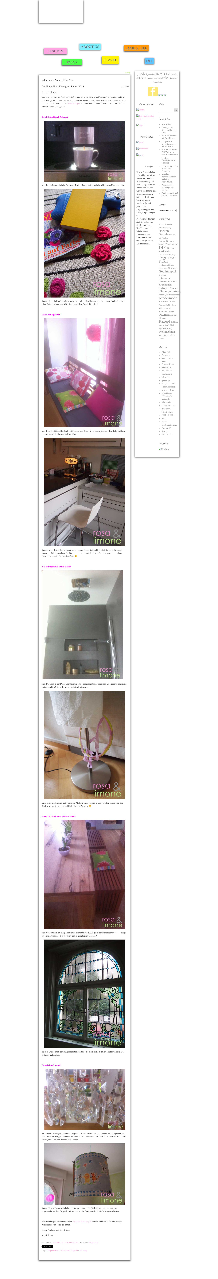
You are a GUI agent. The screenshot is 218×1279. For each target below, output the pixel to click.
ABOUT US (90, 47)
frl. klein (165, 377)
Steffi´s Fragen (74, 103)
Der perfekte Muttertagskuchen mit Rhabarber (169, 144)
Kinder (173, 288)
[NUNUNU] (142, 149)
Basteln (164, 234)
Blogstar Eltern (168, 364)
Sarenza (161, 325)
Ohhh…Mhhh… (168, 415)
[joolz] (139, 142)
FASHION (55, 51)
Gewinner (172, 268)
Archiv (120, 72)
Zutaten (161, 338)
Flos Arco (65, 1250)
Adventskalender (165, 224)
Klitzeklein (166, 402)
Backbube (166, 355)
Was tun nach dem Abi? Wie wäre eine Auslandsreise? (170, 152)
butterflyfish (167, 367)
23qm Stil (166, 352)
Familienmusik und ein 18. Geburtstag (170, 194)
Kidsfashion (165, 284)
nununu (162, 311)
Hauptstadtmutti (168, 383)
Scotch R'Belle (170, 325)
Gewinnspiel (167, 271)
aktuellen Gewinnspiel (82, 1222)
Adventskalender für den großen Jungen (169, 187)
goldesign (166, 380)
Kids (175, 281)
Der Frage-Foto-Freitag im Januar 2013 (63, 86)
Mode (161, 308)
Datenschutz (184, 1274)
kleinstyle (166, 399)
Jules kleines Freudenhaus (167, 394)
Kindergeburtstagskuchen (169, 295)
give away (163, 275)
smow (164, 422)
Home (105, 72)
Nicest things (167, 412)
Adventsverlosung (165, 228)
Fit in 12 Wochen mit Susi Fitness (169, 137)
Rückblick (174, 322)
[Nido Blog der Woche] (139, 125)
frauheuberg (167, 374)
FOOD (72, 62)
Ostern (163, 314)
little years (166, 409)
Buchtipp (162, 244)
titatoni (165, 431)
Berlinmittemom (166, 241)
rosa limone (58, 1242)
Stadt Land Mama (169, 425)
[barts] (139, 155)
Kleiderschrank (167, 301)
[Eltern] (140, 110)
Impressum (43, 1270)
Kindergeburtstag (170, 291)
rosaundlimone (61, 11)
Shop (128, 72)
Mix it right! (167, 124)
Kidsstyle (164, 288)
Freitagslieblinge (166, 265)
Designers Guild (53, 1250)
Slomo (164, 418)
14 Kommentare (71, 1242)
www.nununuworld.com (167, 335)
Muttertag (167, 308)
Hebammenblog (168, 387)
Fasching (172, 255)
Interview (164, 278)
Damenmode (171, 244)
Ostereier (170, 311)
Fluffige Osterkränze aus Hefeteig (168, 160)
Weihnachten (167, 331)
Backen (164, 231)
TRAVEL (110, 60)
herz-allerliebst (168, 390)
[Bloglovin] (164, 449)
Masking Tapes (171, 305)
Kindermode (168, 298)
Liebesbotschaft (168, 405)
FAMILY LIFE (136, 48)
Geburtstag (163, 268)
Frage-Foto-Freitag (79, 1250)
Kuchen (162, 305)
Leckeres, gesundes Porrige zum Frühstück (170, 168)
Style (160, 328)
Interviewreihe (165, 281)
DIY (149, 61)
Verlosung (167, 328)
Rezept (164, 321)
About (112, 72)
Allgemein (93, 1242)
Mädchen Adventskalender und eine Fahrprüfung (169, 178)
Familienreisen (164, 255)
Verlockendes (167, 434)
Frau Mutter (167, 371)
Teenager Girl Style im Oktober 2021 (169, 130)
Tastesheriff (166, 428)
